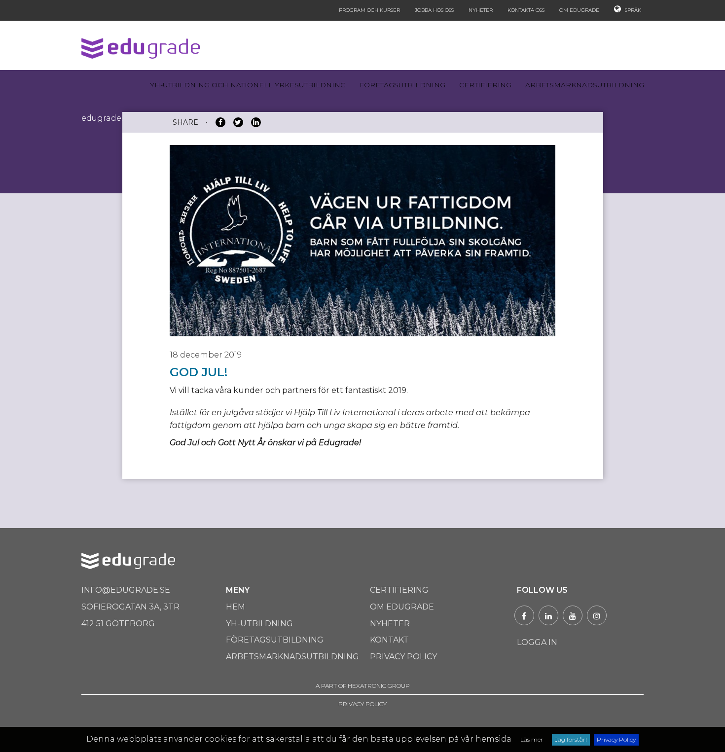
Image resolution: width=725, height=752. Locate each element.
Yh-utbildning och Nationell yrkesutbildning (248, 84)
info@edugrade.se (125, 590)
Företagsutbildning (402, 84)
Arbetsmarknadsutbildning (584, 84)
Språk (632, 10)
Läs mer (531, 739)
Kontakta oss (526, 10)
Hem (235, 606)
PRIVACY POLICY (362, 704)
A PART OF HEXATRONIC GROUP (363, 685)
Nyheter (481, 10)
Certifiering (485, 84)
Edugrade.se (106, 118)
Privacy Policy (616, 739)
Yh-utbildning (259, 623)
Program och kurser (369, 10)
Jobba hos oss (434, 10)
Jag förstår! (571, 739)
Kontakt (389, 640)
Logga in (537, 642)
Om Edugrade (579, 10)
